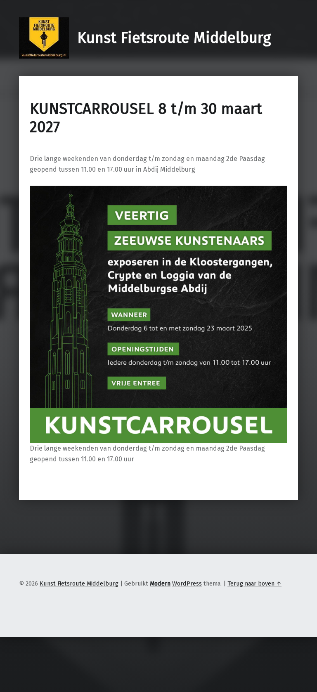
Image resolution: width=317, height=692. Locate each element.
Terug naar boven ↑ (254, 583)
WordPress (187, 583)
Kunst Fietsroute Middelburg (174, 38)
